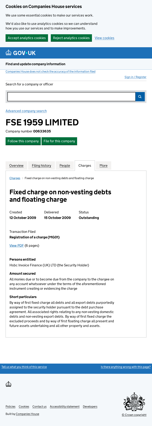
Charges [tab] (84, 165)
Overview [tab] (16, 165)
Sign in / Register (135, 77)
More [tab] (104, 165)
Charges (14, 178)
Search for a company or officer (29, 84)
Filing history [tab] (41, 165)
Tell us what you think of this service (24, 367)
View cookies (104, 38)
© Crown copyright (134, 415)
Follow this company (23, 141)
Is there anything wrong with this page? (126, 367)
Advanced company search (26, 111)
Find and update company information (35, 64)
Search (140, 96)
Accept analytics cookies (27, 38)
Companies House (27, 414)
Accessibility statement (65, 406)
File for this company (59, 141)
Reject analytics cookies (71, 38)
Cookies (24, 406)
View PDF (16, 245)
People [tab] (65, 165)
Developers (90, 406)
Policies (10, 406)
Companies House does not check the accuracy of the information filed (50, 71)
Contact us (39, 406)
